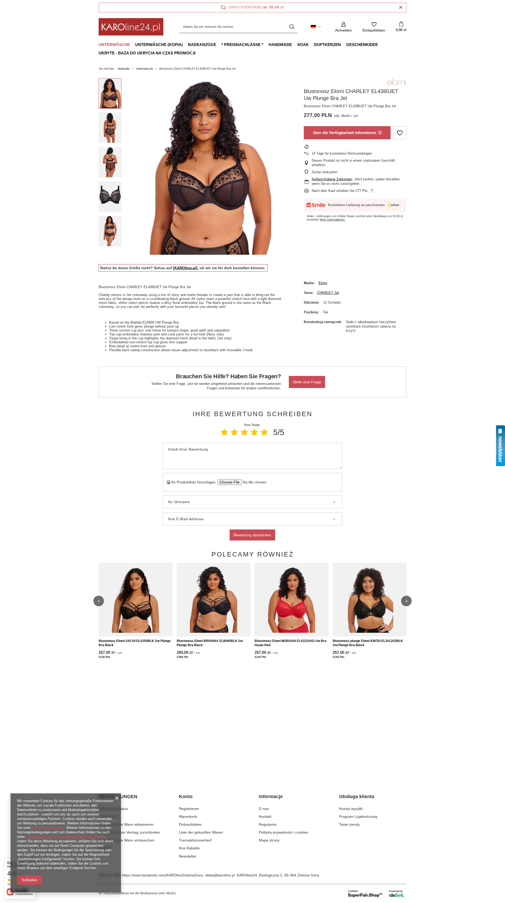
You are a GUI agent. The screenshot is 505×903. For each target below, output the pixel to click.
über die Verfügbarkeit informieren (344, 132)
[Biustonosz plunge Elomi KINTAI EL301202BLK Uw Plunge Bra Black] (370, 599)
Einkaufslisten (190, 824)
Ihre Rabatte (189, 848)
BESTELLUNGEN (118, 796)
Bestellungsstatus (113, 809)
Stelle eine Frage (307, 382)
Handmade (280, 44)
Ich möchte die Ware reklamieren (126, 824)
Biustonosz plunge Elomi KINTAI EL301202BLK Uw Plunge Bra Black (368, 643)
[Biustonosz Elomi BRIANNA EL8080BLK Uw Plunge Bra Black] (214, 599)
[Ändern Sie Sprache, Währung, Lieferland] (316, 27)
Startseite (124, 68)
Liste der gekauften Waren (201, 832)
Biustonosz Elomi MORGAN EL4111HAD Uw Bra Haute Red (290, 643)
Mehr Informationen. (332, 219)
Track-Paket (109, 816)
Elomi (323, 283)
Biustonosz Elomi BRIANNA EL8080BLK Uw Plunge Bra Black (210, 643)
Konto (186, 796)
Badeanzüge (202, 44)
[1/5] (224, 432)
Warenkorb (188, 816)
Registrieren (189, 809)
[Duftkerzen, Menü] (343, 44)
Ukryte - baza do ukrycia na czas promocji (147, 53)
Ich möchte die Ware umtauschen (126, 840)
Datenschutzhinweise (48, 828)
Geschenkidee (362, 44)
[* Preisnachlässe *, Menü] (266, 44)
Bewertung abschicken (252, 535)
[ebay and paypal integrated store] (376, 893)
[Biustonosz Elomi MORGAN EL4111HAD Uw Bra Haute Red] (292, 599)
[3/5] (244, 432)
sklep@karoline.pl (220, 875)
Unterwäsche (114, 44)
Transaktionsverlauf (195, 840)
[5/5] (264, 432)
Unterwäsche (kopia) (159, 44)
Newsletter (187, 856)
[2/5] (234, 432)
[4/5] (254, 432)
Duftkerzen (327, 44)
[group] (208, 166)
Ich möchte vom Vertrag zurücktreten (129, 832)
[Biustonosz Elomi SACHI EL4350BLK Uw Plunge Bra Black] (136, 599)
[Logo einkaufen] (131, 26)
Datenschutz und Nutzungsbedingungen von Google (65, 837)
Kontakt (105, 848)
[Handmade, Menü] (294, 44)
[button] (98, 601)
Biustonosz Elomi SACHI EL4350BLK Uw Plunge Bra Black (135, 643)
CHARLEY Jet (328, 293)
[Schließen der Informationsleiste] (400, 7)
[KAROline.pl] (185, 268)
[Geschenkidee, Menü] (380, 44)
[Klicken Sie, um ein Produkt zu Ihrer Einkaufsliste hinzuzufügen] (399, 133)
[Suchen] (291, 27)
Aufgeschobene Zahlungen (332, 179)
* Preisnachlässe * (242, 44)
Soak (303, 44)
